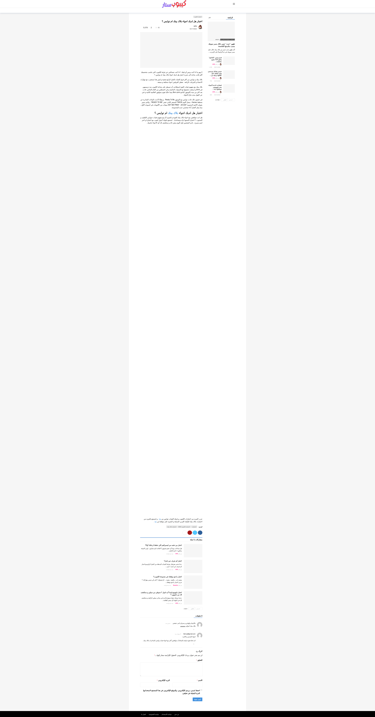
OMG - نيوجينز (194, 259)
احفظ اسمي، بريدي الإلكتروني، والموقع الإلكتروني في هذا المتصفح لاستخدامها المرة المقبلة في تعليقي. (171, 691)
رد (193, 629)
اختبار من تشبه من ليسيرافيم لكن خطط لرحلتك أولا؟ (163, 545)
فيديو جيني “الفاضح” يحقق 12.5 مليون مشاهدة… (215, 59)
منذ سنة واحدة (169, 553)
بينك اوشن (195, 390)
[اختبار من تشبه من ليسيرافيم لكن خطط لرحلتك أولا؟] (193, 550)
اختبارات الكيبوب (197, 17)
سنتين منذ (167, 623)
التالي (192, 608)
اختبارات (194, 527)
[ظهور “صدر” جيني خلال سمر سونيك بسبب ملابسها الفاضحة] (221, 31)
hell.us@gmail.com (189, 634)
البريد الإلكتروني (163, 680)
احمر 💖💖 (195, 471)
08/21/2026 (217, 67)
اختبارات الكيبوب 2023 (184, 527)
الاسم (199, 680)
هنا (160, 519)
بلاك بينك (173, 113)
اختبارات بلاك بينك (171, 527)
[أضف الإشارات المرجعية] (141, 27)
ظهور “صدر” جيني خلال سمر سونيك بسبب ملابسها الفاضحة (221, 45)
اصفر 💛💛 (195, 489)
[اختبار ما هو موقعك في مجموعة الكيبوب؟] (193, 582)
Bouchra (175, 585)
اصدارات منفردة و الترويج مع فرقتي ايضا (185, 322)
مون (176, 390)
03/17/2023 (193, 29)
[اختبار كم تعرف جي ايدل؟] (193, 566)
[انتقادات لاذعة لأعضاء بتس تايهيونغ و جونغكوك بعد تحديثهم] (229, 88)
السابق (198, 608)
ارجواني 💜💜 (194, 477)
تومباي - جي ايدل (193, 253)
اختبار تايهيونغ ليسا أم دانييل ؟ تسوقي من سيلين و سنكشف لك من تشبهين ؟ (161, 593)
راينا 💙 (196, 183)
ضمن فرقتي (195, 316)
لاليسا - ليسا (195, 247)
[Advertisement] (171, 411)
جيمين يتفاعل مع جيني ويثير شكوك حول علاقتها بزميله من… (215, 73)
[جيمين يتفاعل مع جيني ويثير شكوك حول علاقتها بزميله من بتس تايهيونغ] (229, 74)
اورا (176, 356)
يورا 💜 (196, 189)
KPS (195, 26)
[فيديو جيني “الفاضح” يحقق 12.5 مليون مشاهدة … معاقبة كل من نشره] (229, 61)
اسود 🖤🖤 (195, 483)
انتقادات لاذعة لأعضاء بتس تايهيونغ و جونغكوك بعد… (215, 87)
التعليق (199, 660)
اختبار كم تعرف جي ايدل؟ (173, 561)
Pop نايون (195, 241)
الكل (209, 17)
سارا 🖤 (196, 177)
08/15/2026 (217, 95)
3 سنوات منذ (178, 634)
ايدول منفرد (195, 310)
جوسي (196, 356)
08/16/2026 (217, 81)
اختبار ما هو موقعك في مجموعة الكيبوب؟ (167, 576)
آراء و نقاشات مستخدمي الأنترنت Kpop (227, 39)
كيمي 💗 (196, 171)
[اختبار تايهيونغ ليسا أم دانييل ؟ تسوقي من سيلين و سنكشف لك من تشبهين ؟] (193, 598)
